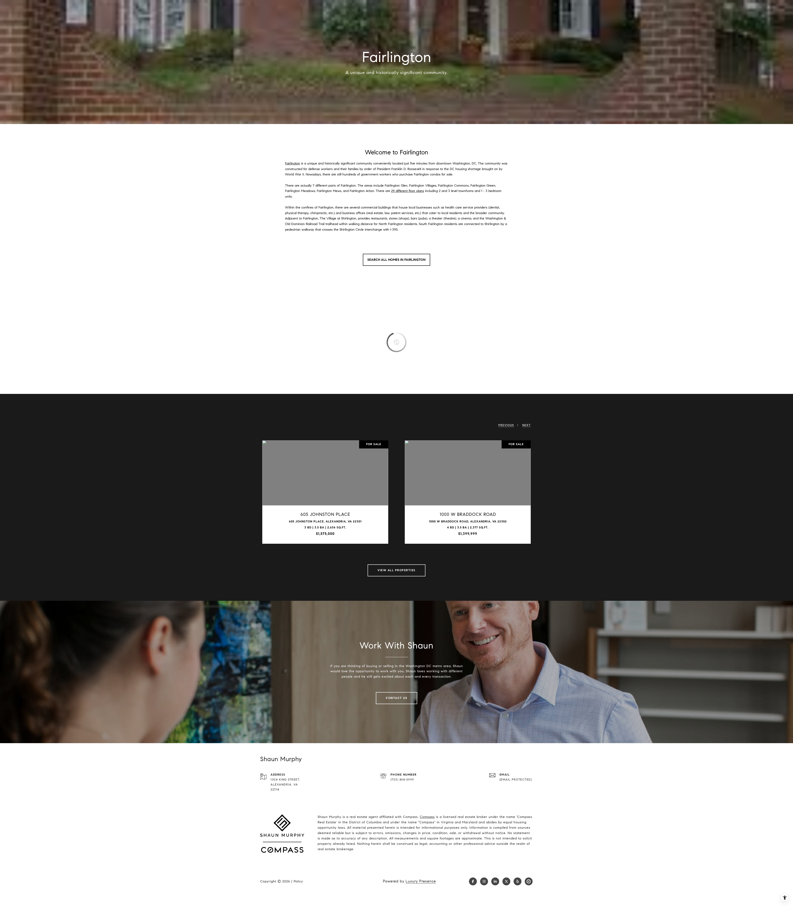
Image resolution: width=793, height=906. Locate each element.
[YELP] (517, 881)
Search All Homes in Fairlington (396, 260)
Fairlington (292, 163)
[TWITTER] (506, 881)
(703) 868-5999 (402, 779)
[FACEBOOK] (473, 881)
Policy (298, 881)
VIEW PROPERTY (300, 492)
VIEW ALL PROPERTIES (396, 570)
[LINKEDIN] (495, 881)
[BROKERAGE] (529, 881)
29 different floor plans (407, 191)
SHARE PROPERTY (349, 492)
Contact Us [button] (396, 698)
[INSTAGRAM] (484, 881)
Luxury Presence (421, 881)
